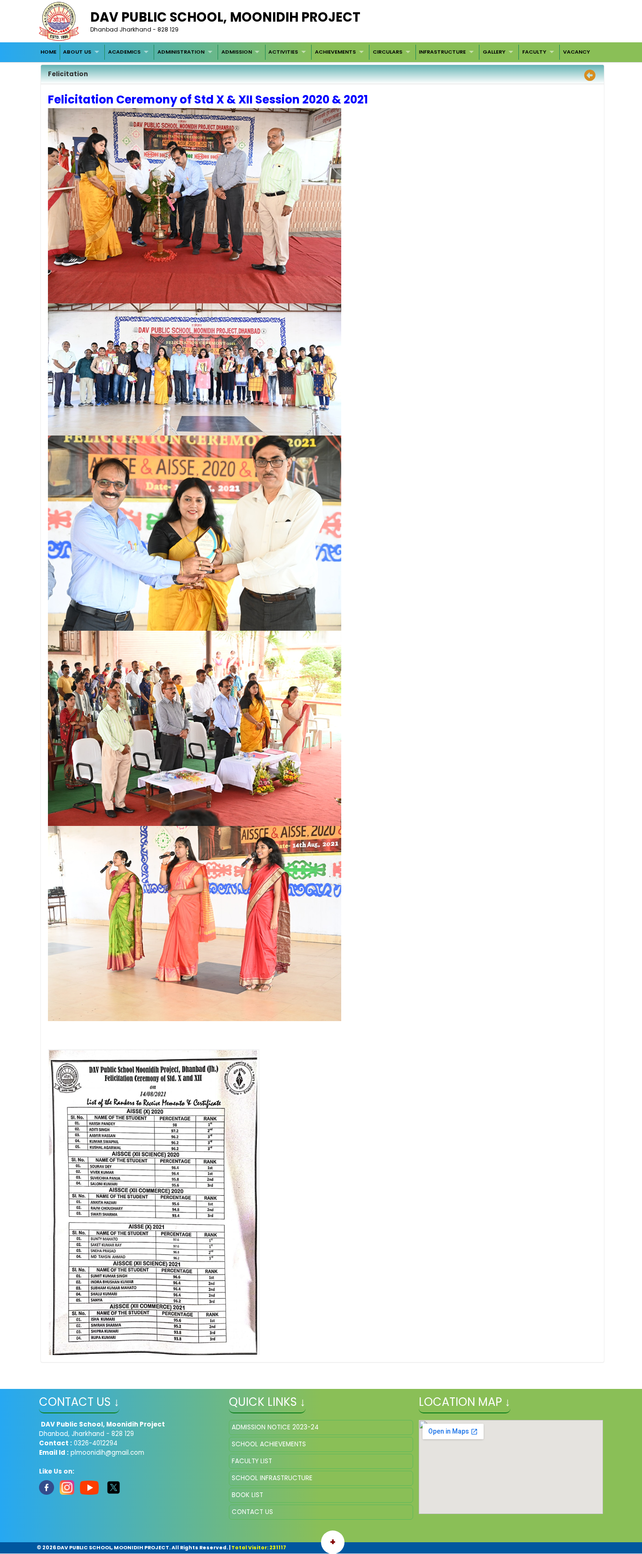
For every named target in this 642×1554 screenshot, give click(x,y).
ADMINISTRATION (180, 52)
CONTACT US (252, 1511)
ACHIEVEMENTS (335, 52)
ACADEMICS (124, 52)
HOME (48, 52)
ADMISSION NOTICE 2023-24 (275, 1427)
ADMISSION (236, 52)
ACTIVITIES (283, 52)
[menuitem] (48, 52)
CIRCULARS (387, 52)
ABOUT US (77, 52)
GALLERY (494, 52)
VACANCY (576, 52)
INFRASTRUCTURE (442, 52)
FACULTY (534, 52)
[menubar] (315, 52)
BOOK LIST (247, 1495)
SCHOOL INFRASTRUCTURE (272, 1478)
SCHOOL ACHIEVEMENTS (269, 1444)
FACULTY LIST (252, 1461)
